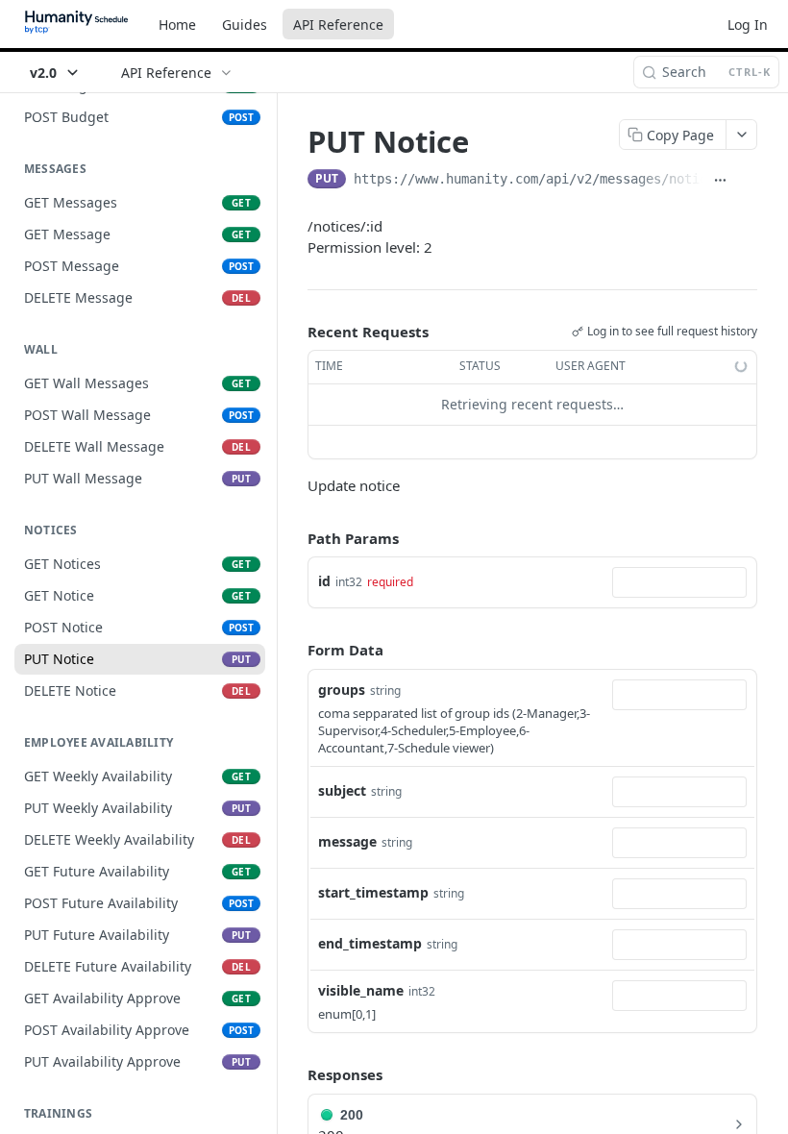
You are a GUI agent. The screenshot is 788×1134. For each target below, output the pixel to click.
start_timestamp (373, 892)
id (324, 581)
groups (341, 689)
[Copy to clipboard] (747, 180)
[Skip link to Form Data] (294, 649)
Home (177, 24)
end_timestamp (370, 943)
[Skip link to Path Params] (294, 538)
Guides (244, 24)
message (347, 841)
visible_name (361, 990)
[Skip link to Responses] (294, 1075)
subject (342, 790)
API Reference (338, 24)
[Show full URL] (719, 180)
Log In (747, 24)
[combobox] (679, 582)
